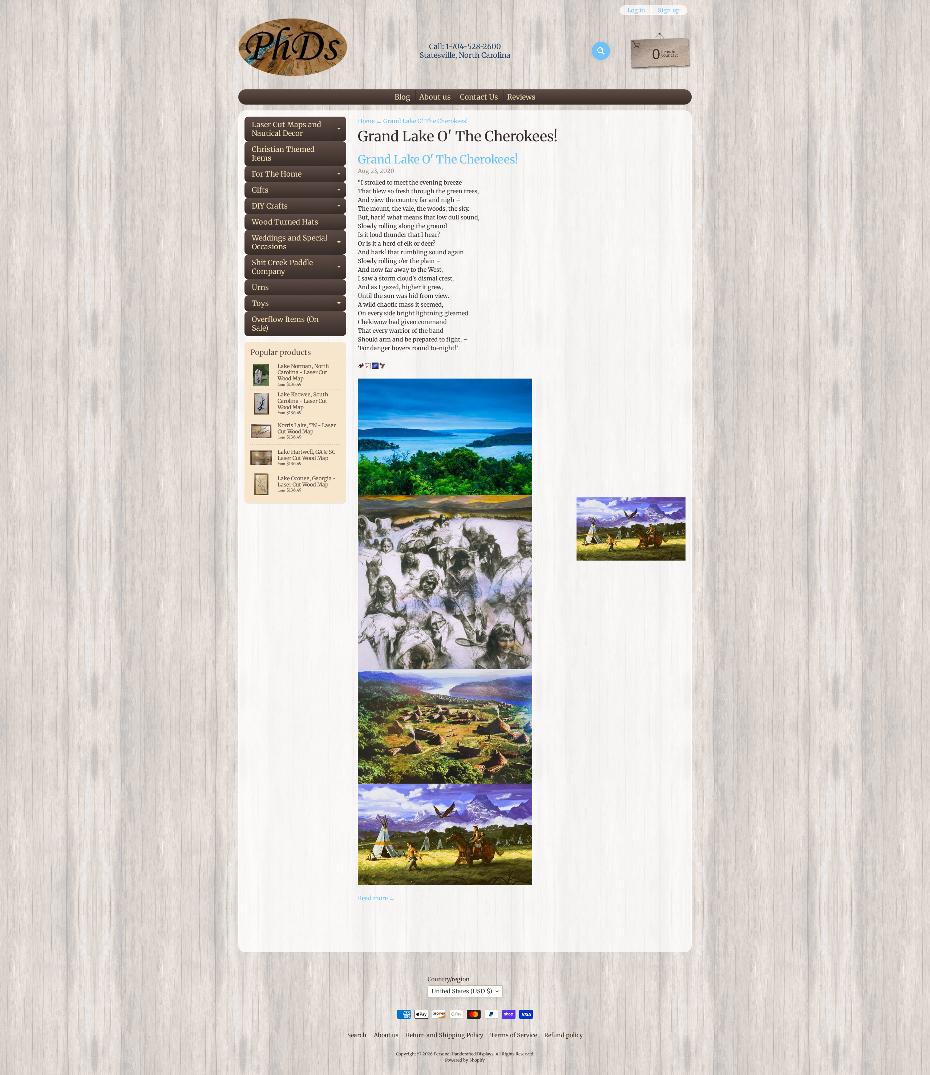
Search (357, 1035)
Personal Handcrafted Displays (463, 1053)
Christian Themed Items (283, 153)
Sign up (669, 10)
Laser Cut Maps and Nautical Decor (299, 129)
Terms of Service (513, 1035)
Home (366, 121)
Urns (260, 287)
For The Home (299, 175)
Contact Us (479, 96)
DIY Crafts (299, 207)
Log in (636, 10)
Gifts (299, 191)
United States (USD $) (462, 991)
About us (435, 96)
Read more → (376, 898)
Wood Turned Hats (285, 221)
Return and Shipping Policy (444, 1035)
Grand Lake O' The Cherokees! (425, 121)
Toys (299, 305)
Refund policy (563, 1035)
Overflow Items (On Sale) (285, 323)
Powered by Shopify (465, 1060)
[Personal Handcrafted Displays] (292, 51)
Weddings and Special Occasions (299, 242)
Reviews (521, 96)
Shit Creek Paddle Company (299, 267)
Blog (402, 96)
